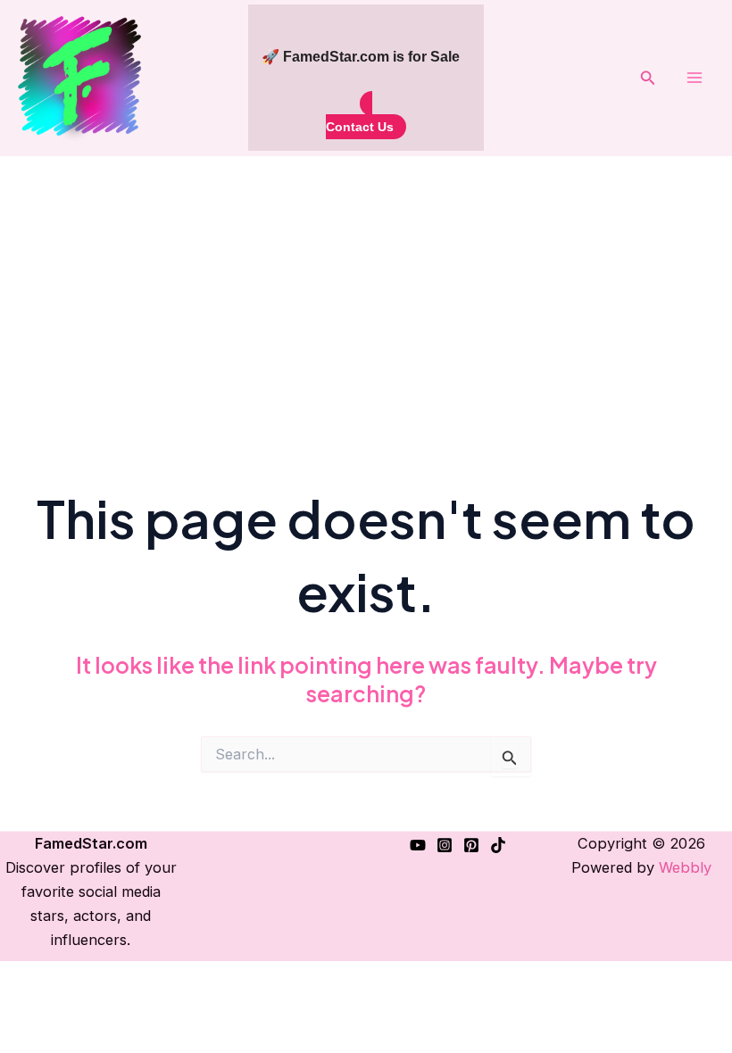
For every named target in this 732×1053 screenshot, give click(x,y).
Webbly (685, 867)
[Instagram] (445, 845)
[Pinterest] (471, 845)
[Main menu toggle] (694, 78)
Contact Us (360, 127)
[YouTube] (418, 845)
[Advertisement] (366, 290)
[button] (648, 78)
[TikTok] (498, 845)
